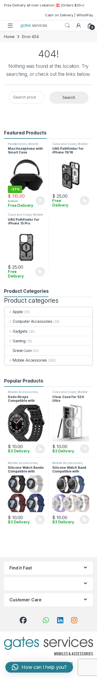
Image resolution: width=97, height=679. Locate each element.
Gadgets (20, 331)
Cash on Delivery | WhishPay (69, 15)
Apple (18, 311)
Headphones (17, 144)
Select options (82, 200)
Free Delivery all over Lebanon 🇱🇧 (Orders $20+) (44, 5)
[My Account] (79, 25)
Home (9, 36)
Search (67, 25)
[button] (39, 667)
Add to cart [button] (40, 200)
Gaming (19, 341)
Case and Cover (64, 144)
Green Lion (22, 350)
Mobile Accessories (23, 145)
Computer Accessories (32, 321)
